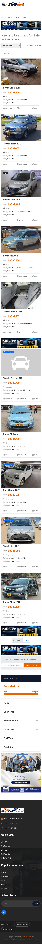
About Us (4, 842)
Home (3, 17)
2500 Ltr (9, 108)
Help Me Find (6, 858)
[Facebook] (3, 912)
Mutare (3, 880)
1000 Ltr (9, 399)
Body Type (9, 711)
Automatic (23, 108)
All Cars (4, 850)
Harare (3, 872)
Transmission (11, 720)
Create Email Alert (32, 665)
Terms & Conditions (10, 940)
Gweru (3, 884)
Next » (26, 640)
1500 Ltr (9, 164)
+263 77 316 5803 (10, 823)
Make (6, 703)
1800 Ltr (9, 511)
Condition (8, 747)
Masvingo (5, 888)
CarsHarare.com (8, 929)
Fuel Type (8, 738)
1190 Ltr (9, 220)
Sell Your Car (5, 854)
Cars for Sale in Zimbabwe (17, 17)
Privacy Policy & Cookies (29, 940)
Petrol (36, 108)
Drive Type (9, 729)
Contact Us (5, 846)
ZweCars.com (26, 937)
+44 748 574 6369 (10, 828)
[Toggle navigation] (39, 4)
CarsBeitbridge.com (22, 924)
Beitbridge (5, 876)
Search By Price (11, 686)
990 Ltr (8, 332)
